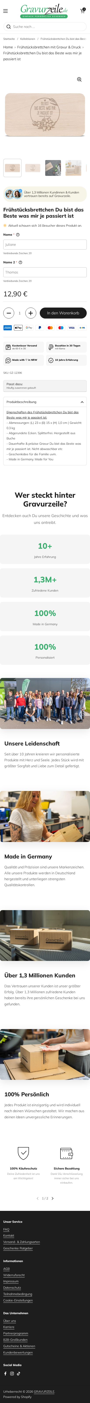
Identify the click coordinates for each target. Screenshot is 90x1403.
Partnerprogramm (15, 1333)
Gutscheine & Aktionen (19, 1346)
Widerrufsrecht (14, 1275)
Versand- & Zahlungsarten (21, 1242)
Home (8, 47)
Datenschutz (12, 1288)
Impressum (11, 1281)
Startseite (9, 38)
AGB (6, 1269)
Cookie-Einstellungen (18, 1300)
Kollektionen (27, 38)
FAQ (6, 1229)
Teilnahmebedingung (17, 1294)
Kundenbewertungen (18, 1352)
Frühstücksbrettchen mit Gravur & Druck (49, 47)
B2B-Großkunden (15, 1340)
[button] (82, 11)
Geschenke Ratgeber (18, 1248)
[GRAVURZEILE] (44, 11)
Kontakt (8, 1235)
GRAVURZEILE (44, 1392)
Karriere (8, 1327)
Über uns (9, 1321)
